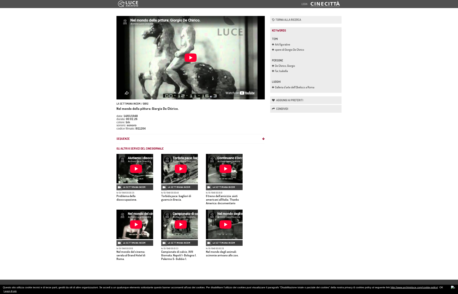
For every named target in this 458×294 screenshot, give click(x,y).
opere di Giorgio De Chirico (289, 49)
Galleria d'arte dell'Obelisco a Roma (294, 87)
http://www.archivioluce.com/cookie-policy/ (414, 287)
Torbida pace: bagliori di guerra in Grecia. (176, 197)
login (304, 4)
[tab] (190, 138)
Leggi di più (10, 291)
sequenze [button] (123, 138)
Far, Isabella (281, 71)
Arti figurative (282, 44)
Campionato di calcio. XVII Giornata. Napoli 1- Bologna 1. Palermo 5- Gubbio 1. (178, 255)
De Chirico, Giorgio (285, 66)
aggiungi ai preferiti (289, 100)
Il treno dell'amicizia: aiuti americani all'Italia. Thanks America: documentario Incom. (222, 201)
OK (441, 287)
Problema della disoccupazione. (126, 197)
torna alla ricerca (288, 19)
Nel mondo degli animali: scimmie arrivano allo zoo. (222, 253)
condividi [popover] (282, 109)
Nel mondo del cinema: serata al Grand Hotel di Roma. (130, 255)
